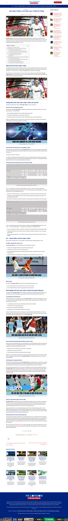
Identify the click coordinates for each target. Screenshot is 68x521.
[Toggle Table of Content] (27, 46)
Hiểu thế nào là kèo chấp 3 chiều (13, 47)
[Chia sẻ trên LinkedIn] (30, 431)
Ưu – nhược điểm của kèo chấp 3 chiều (14, 53)
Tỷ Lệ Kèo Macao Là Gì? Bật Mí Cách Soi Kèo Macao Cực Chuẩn (11, 478)
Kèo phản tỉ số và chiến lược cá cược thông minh (42, 458)
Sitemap (57, 511)
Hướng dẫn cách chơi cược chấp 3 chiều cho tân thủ (16, 48)
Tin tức (54, 6)
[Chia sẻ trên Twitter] (25, 431)
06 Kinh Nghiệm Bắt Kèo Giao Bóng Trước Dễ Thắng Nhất (58, 37)
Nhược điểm (11, 55)
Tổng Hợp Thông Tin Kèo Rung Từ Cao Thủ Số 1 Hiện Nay (58, 47)
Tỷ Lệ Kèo (15, 6)
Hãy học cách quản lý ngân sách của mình (16, 61)
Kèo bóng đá (27, 9)
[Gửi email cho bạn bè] (27, 431)
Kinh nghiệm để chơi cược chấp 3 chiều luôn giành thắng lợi (18, 56)
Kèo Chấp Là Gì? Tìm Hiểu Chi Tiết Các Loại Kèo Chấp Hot (10, 459)
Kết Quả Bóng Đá (42, 6)
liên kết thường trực (34, 434)
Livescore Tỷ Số (35, 6)
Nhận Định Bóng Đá (22, 6)
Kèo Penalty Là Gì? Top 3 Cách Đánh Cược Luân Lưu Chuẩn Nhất (21, 478)
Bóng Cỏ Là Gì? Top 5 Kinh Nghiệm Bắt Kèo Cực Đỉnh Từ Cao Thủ (58, 14)
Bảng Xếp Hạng (49, 6)
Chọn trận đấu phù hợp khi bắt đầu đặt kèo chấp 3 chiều (18, 59)
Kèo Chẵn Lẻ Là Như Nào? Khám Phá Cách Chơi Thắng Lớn (58, 19)
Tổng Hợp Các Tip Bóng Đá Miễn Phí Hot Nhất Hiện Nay (42, 477)
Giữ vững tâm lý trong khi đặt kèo (14, 60)
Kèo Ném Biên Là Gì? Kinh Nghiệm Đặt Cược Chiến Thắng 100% (31, 459)
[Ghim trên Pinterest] (28, 431)
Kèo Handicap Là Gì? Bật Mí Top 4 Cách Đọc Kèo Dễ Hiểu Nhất (58, 31)
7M (12, 6)
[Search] (6, 2)
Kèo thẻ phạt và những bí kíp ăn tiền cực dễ (21, 458)
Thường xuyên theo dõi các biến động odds (16, 62)
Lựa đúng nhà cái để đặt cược (14, 58)
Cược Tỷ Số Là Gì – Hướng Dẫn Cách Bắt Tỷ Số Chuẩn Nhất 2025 (32, 478)
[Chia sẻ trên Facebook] (23, 431)
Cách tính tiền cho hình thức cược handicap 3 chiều (17, 50)
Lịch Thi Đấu (28, 6)
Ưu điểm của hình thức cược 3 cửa (15, 54)
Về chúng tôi (14, 511)
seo (31, 14)
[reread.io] (34, 2)
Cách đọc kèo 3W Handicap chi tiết (15, 49)
